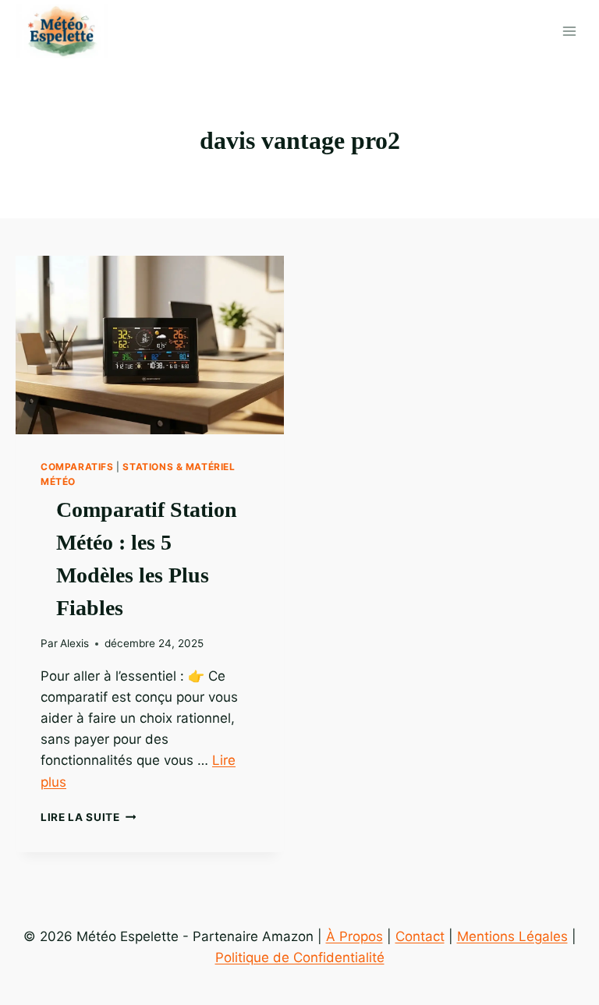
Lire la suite (88, 817)
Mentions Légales (512, 936)
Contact (420, 936)
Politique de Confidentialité (300, 957)
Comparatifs (77, 466)
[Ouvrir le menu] (569, 31)
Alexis (74, 643)
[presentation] (150, 345)
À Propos (354, 936)
